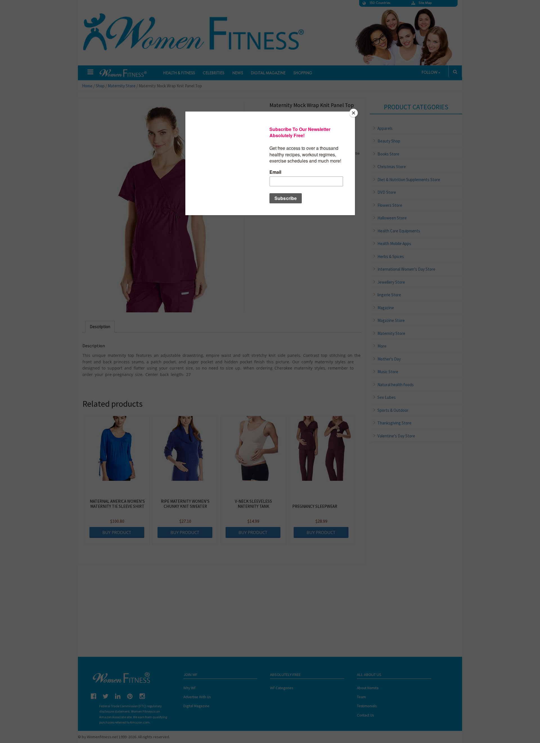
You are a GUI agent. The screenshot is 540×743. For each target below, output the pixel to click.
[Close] (353, 113)
